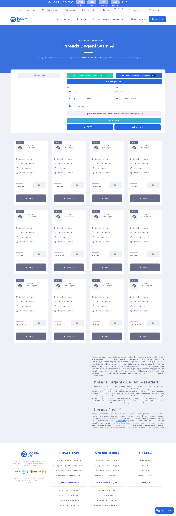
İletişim (145, 465)
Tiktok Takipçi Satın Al (69, 490)
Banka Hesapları (145, 476)
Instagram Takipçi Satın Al (69, 460)
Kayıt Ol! (101, 75)
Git (153, 75)
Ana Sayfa (76, 41)
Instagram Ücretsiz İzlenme (107, 476)
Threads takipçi (122, 421)
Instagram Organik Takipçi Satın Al (69, 465)
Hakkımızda (145, 470)
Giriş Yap (159, 19)
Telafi (115, 121)
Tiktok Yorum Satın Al (69, 500)
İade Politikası (145, 460)
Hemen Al (138, 127)
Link (68, 87)
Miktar (116, 87)
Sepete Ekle (91, 127)
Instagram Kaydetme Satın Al (69, 476)
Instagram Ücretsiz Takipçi (107, 460)
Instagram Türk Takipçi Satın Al (69, 470)
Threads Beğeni (97, 41)
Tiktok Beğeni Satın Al (69, 495)
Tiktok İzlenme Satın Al (68, 505)
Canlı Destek (167, 510)
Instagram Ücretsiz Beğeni (107, 465)
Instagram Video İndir (107, 490)
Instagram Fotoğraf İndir (107, 500)
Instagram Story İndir (106, 495)
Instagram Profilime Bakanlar (107, 505)
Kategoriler (86, 41)
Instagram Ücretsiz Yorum (107, 470)
